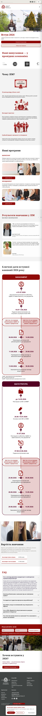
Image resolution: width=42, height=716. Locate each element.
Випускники (4, 697)
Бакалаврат (29, 683)
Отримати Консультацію (17, 685)
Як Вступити (14, 683)
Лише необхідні (20, 712)
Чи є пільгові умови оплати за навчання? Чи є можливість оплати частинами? (19, 616)
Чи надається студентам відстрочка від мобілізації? (18, 600)
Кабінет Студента (30, 680)
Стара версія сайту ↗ (17, 703)
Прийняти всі (11, 712)
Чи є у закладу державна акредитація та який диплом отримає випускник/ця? (18, 577)
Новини (3, 699)
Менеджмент (14, 680)
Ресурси (28, 682)
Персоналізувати (31, 712)
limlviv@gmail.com (15, 694)
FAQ (12, 687)
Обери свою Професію (21, 45)
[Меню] (39, 7)
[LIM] (6, 7)
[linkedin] (32, 1)
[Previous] (38, 217)
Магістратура (30, 685)
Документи (3, 694)
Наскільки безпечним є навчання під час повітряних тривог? (18, 594)
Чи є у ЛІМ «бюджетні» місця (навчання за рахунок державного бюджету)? (17, 611)
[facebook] (30, 1)
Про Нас (3, 692)
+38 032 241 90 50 (15, 692)
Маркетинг (14, 682)
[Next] (41, 217)
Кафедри (3, 695)
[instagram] (34, 1)
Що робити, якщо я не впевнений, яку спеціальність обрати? (18, 605)
